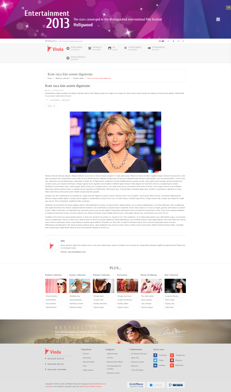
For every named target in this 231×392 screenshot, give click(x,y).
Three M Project (137, 370)
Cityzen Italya (98, 307)
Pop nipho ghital (147, 296)
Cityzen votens (123, 307)
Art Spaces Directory (139, 354)
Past (84, 366)
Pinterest (178, 360)
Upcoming (87, 358)
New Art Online (88, 362)
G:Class (110, 358)
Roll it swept (169, 300)
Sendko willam (78, 78)
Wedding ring (75, 296)
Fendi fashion (51, 300)
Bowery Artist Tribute (115, 362)
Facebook (163, 355)
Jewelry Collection (77, 275)
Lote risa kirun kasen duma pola (70, 41)
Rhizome (134, 366)
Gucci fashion (51, 303)
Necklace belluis (76, 307)
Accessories (122, 275)
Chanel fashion (51, 296)
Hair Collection (171, 275)
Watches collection (63, 78)
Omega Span (98, 296)
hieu (49, 90)
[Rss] (184, 41)
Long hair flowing (171, 296)
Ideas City (135, 358)
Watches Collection (101, 275)
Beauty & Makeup (149, 275)
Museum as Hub (137, 362)
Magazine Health (56, 359)
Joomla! (48, 386)
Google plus (180, 355)
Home (50, 78)
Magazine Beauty (56, 364)
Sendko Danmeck (100, 303)
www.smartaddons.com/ (77, 252)
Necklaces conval (76, 303)
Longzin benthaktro (124, 300)
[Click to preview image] (115, 142)
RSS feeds (179, 365)
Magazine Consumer (57, 370)
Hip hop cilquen (147, 307)
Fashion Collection (53, 275)
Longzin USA (98, 300)
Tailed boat (169, 307)
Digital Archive (112, 354)
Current (86, 354)
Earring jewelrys (76, 300)
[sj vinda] (55, 48)
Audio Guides (88, 370)
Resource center (113, 373)
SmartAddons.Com (98, 384)
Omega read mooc (124, 296)
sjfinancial (66, 100)
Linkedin (162, 365)
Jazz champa (146, 303)
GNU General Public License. (91, 386)
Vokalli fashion (51, 307)
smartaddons (55, 100)
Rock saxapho (146, 300)
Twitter (161, 360)
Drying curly (169, 303)
